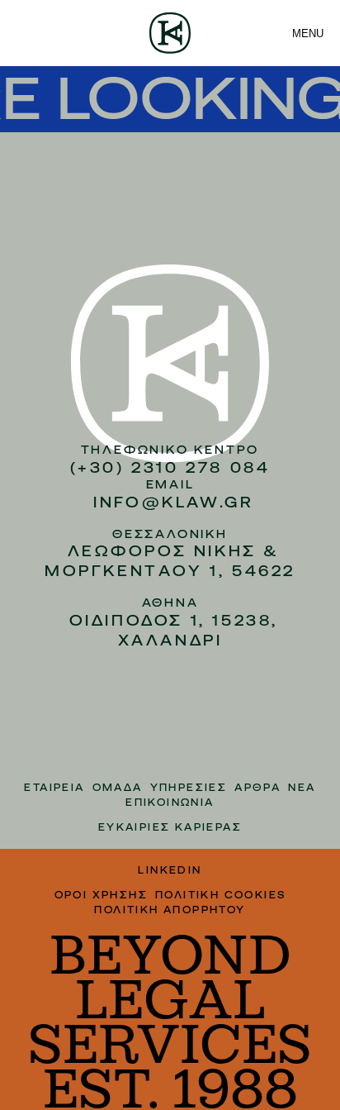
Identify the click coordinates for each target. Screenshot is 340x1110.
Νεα (301, 787)
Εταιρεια (54, 787)
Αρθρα (257, 787)
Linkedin (169, 870)
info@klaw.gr (173, 502)
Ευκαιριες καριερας (170, 827)
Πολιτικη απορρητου (169, 910)
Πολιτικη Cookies (220, 895)
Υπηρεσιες (189, 787)
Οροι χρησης (101, 895)
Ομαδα (117, 787)
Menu (307, 33)
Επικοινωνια (169, 802)
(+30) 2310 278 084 (170, 467)
